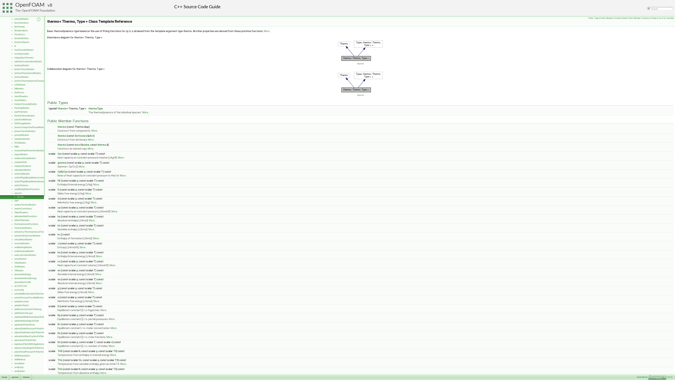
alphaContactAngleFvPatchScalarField (33, 348)
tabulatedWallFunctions (25, 216)
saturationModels (22, 170)
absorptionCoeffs (22, 282)
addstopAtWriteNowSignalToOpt (29, 317)
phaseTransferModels (24, 131)
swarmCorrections (23, 208)
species (18, 193)
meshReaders (21, 96)
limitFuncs (19, 92)
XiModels (18, 270)
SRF (16, 201)
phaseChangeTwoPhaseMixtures (30, 127)
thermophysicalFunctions (26, 224)
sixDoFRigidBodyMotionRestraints (30, 181)
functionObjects (21, 42)
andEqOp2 (19, 371)
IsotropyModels (21, 65)
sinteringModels (22, 174)
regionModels (21, 154)
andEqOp (19, 367)
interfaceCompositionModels (28, 61)
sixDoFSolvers (21, 185)
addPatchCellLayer (23, 313)
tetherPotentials (21, 220)
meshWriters (20, 100)
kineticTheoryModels (24, 69)
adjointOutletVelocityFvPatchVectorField (33, 332)
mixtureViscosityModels (25, 104)
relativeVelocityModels (25, 158)
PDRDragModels (22, 123)
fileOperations (21, 30)
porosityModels (21, 135)
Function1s (19, 34)
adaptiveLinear (21, 301)
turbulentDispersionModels (27, 236)
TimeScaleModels (23, 228)
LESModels (19, 85)
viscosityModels (22, 243)
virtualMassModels (23, 239)
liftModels (19, 88)
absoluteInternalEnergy (25, 278)
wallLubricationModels (25, 255)
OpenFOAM (30, 5)
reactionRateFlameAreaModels (29, 150)
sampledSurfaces (22, 166)
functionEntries (21, 38)
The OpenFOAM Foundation (35, 10)
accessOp (19, 290)
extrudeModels (21, 19)
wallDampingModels (24, 251)
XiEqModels (20, 263)
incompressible (21, 54)
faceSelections (21, 23)
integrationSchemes (24, 57)
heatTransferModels (24, 50)
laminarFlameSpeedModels (27, 73)
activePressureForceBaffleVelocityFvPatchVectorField (39, 297)
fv (15, 46)
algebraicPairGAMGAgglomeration (31, 344)
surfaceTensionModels (25, 205)
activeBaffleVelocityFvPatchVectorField (32, 294)
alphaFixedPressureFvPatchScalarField (33, 352)
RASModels (20, 143)
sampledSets (20, 162)
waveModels (20, 259)
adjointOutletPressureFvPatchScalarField (34, 328)
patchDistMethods (23, 119)
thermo (20, 197)
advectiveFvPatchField (25, 340)
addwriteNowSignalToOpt (26, 321)
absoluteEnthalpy (22, 274)
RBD (16, 146)
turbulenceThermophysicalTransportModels (35, 232)
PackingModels (21, 108)
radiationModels (22, 139)
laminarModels (21, 77)
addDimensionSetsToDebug (27, 309)
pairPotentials (21, 112)
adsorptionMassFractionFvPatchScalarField (35, 336)
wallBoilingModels (23, 247)
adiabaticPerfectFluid (24, 325)
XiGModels (19, 266)
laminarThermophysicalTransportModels (33, 81)
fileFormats (19, 27)
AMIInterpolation (22, 355)
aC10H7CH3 (20, 286)
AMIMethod (19, 359)
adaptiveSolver (21, 305)
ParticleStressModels (24, 116)
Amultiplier (19, 363)
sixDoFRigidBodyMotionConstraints (31, 177)
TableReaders (21, 212)
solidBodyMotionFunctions (27, 189)
